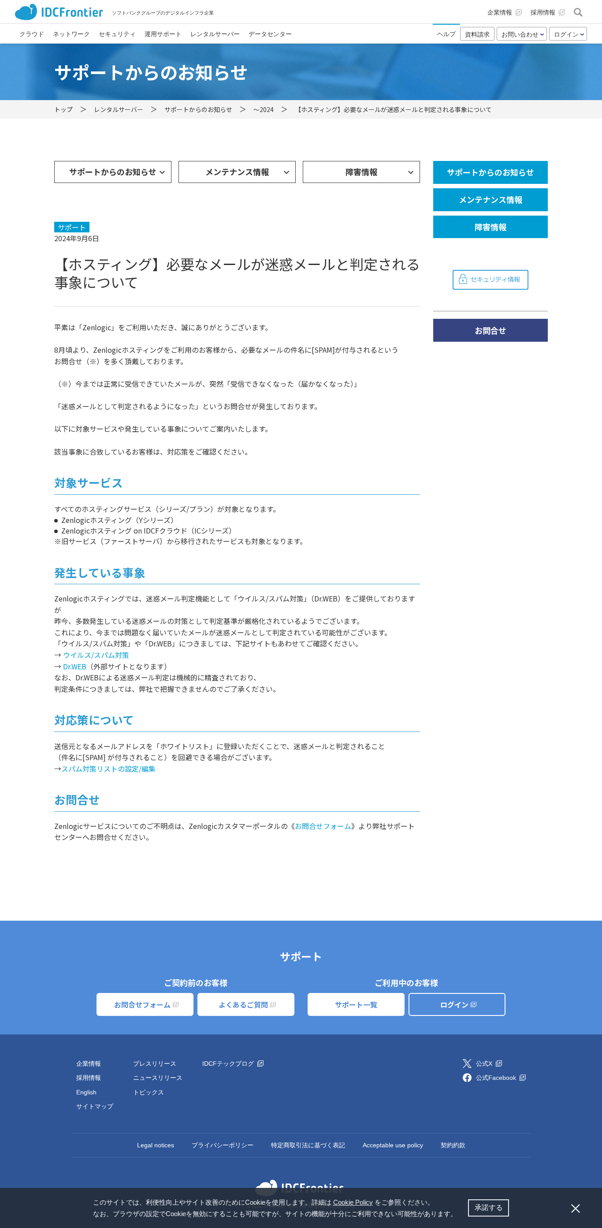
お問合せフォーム (323, 826)
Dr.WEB (74, 666)
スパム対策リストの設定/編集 (108, 768)
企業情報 (88, 1063)
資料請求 (477, 34)
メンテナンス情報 (237, 171)
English (86, 1092)
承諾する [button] (489, 1207)
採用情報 (88, 1077)
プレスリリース (154, 1063)
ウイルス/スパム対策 (96, 654)
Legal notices (155, 1145)
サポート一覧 (356, 1004)
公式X (485, 1063)
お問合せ (490, 330)
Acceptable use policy (393, 1145)
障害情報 (361, 171)
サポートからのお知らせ (112, 171)
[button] (460, 1214)
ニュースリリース (157, 1077)
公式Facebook (497, 1077)
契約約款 (453, 1145)
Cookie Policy (353, 1202)
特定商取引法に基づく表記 (308, 1145)
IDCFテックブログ (229, 1063)
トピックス (148, 1092)
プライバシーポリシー (222, 1145)
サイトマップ (94, 1106)
